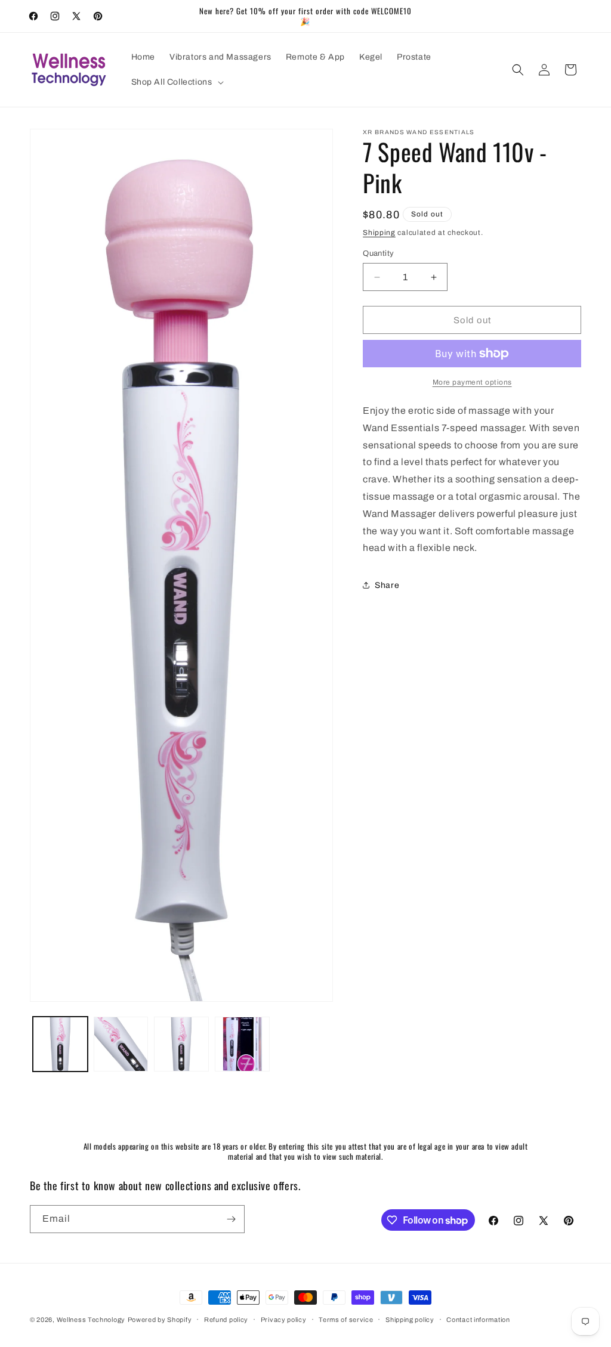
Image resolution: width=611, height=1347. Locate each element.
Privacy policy (284, 1319)
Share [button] (387, 585)
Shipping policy (409, 1319)
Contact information (478, 1319)
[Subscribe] (231, 1219)
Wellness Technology (91, 1319)
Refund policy (226, 1319)
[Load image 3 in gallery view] (181, 1044)
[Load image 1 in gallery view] (60, 1044)
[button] (176, 82)
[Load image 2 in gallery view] (121, 1044)
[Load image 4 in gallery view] (242, 1044)
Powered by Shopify (160, 1319)
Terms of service (346, 1319)
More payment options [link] (472, 382)
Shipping (379, 232)
